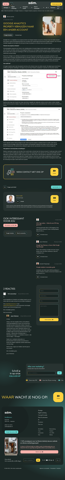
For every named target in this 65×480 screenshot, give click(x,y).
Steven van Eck (10, 16)
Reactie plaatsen (48, 319)
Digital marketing (13, 7)
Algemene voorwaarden (44, 468)
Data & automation (36, 7)
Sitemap (51, 434)
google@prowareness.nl (11, 303)
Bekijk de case (38, 451)
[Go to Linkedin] (51, 460)
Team (39, 434)
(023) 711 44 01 (8, 424)
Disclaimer (58, 468)
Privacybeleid (53, 468)
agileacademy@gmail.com (9, 305)
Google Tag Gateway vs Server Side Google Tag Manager (47, 246)
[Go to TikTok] (53, 460)
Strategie (6, 7)
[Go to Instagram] (49, 460)
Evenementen (40, 432)
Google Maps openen (10, 432)
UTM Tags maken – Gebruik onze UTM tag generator (47, 224)
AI (46, 7)
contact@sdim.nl (9, 426)
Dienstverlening (52, 429)
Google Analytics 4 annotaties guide (45, 267)
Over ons (58, 7)
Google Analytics (19, 10)
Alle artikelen (40, 429)
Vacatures (53, 7)
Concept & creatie (25, 7)
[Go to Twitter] (43, 460)
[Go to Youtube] (47, 460)
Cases (39, 431)
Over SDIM (51, 432)
